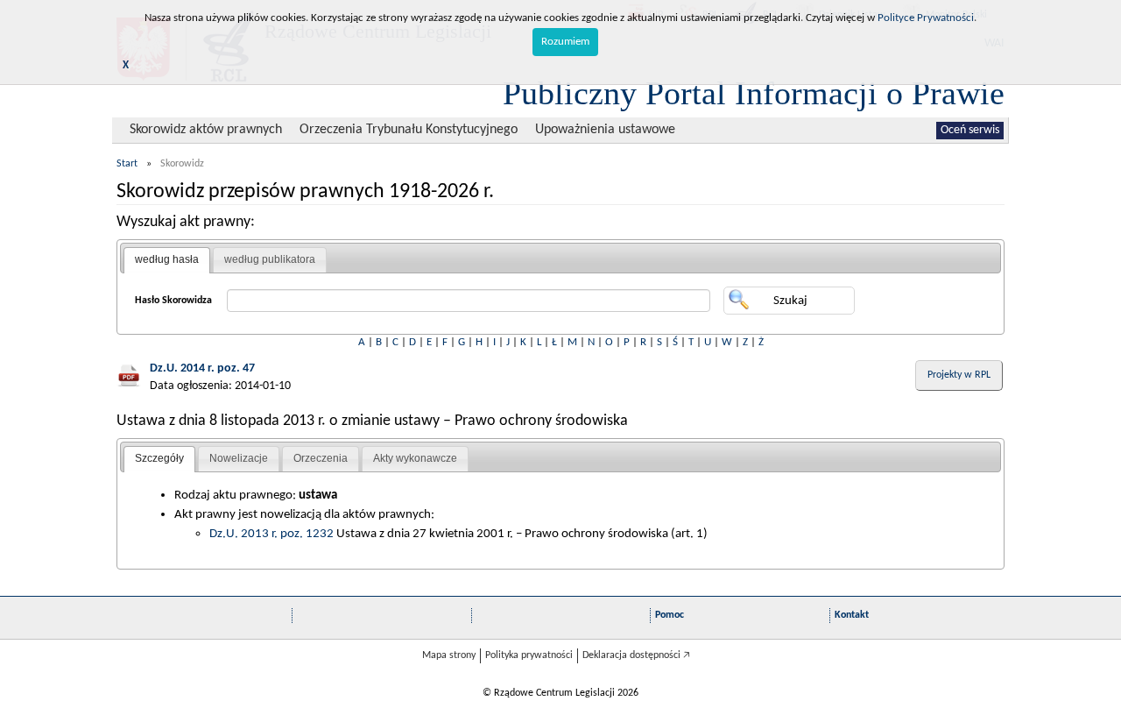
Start (126, 164)
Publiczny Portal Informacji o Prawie (754, 92)
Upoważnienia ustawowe (605, 130)
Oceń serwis (970, 130)
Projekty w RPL (959, 375)
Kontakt (852, 615)
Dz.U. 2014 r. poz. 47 (202, 368)
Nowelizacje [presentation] (238, 458)
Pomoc (669, 615)
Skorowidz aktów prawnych (206, 130)
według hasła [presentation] (167, 259)
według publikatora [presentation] (269, 259)
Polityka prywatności (529, 655)
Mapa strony (449, 655)
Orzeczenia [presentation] (320, 458)
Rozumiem (565, 41)
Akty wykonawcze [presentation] (415, 458)
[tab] (166, 260)
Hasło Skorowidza (173, 300)
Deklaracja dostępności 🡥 (636, 655)
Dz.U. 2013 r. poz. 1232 (271, 534)
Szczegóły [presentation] (159, 458)
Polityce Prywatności (926, 18)
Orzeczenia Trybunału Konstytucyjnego (409, 130)
